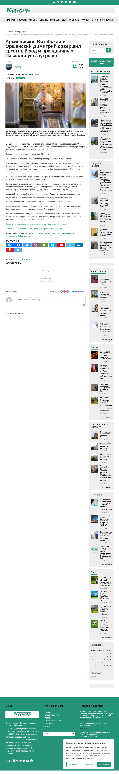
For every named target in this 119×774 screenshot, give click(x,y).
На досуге (74, 20)
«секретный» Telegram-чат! (17, 236)
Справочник (107, 20)
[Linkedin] (78, 245)
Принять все (104, 764)
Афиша (85, 20)
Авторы (33, 20)
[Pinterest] (10, 250)
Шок (64, 20)
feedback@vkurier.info (15, 740)
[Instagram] (70, 245)
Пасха (17, 260)
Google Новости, (51, 233)
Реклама (48, 727)
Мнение (44, 20)
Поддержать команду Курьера (101, 62)
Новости (22, 20)
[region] (88, 754)
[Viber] (35, 245)
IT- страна (96, 494)
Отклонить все (88, 764)
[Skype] (53, 245)
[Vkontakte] (10, 245)
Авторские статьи (100, 71)
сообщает (18, 219)
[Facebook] (18, 245)
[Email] (44, 245)
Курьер (18, 67)
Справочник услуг (52, 715)
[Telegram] (27, 245)
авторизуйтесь (79, 291)
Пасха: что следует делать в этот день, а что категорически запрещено (35, 224)
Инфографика (98, 271)
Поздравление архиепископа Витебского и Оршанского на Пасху (33, 229)
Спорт (94, 572)
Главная (10, 20)
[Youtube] (61, 245)
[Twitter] (18, 250)
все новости (106, 156)
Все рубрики (21, 32)
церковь (27, 260)
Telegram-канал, (67, 233)
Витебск (55, 20)
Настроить (73, 764)
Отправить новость (53, 721)
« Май (93, 677)
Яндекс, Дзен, (37, 233)
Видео (94, 347)
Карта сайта (50, 724)
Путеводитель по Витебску (100, 425)
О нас (95, 20)
